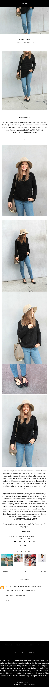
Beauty (16, 652)
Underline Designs (28, 684)
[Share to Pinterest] (34, 541)
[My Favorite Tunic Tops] (42, 558)
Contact (32, 652)
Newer (5, 571)
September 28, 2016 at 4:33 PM (30, 587)
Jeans (38, 122)
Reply (7, 600)
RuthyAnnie (12, 586)
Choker (19, 127)
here (26, 122)
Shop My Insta (29, 645)
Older (43, 571)
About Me (8, 645)
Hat (23, 125)
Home (24, 571)
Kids (23, 652)
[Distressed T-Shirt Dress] (30, 560)
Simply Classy (27, 683)
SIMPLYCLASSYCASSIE (26, 519)
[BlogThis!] (20, 541)
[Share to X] (25, 541)
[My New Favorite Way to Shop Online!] (7, 560)
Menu (25, 3)
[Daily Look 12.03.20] (18, 558)
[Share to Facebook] (30, 541)
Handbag (18, 125)
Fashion (27, 545)
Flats (11, 125)
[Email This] (15, 541)
